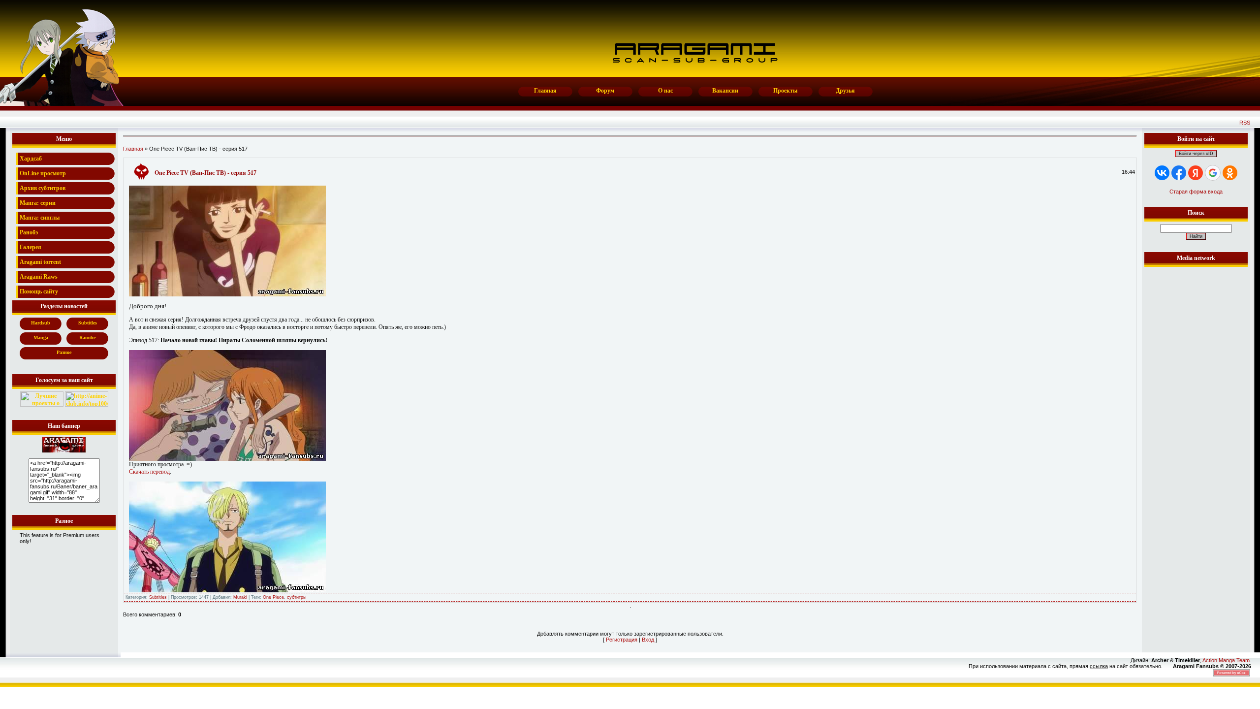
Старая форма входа (1196, 191)
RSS (1244, 123)
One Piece (273, 597)
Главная (133, 149)
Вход (648, 640)
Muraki (240, 597)
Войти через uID (1196, 153)
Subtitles (158, 597)
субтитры (296, 597)
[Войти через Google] (1213, 173)
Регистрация (621, 640)
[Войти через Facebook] (1178, 172)
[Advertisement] (1196, 417)
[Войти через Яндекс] (1195, 172)
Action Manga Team (1226, 660)
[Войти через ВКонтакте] (1162, 172)
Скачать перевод (149, 471)
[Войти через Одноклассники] (1230, 172)
